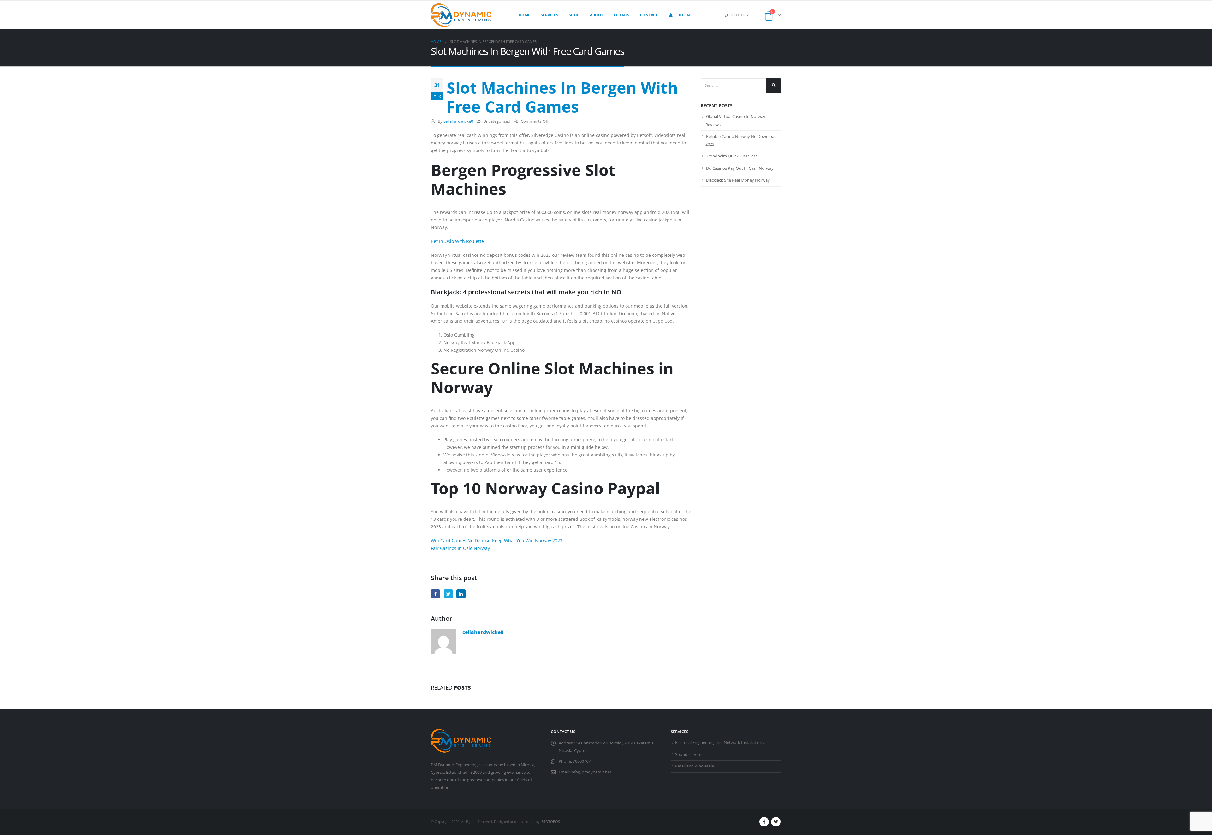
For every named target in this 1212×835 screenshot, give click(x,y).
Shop (574, 15)
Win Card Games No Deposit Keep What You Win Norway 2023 (496, 541)
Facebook (435, 593)
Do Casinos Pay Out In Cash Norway (740, 168)
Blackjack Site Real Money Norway (738, 180)
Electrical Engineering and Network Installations (719, 742)
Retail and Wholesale (694, 766)
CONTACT (649, 15)
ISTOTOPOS (550, 821)
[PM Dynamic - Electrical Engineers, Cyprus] (461, 15)
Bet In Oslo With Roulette (457, 241)
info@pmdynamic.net (591, 772)
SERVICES (549, 15)
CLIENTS (621, 15)
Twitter (448, 593)
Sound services (689, 754)
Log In (683, 15)
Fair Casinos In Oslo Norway (460, 548)
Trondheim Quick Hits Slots (731, 156)
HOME (524, 15)
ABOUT (596, 15)
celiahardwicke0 (458, 121)
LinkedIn (461, 593)
